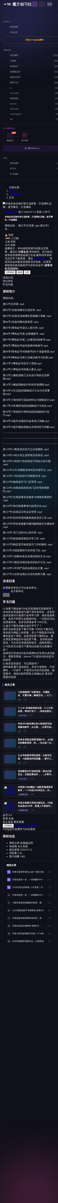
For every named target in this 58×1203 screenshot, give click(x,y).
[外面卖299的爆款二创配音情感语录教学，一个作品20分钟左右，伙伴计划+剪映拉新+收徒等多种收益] (10, 790)
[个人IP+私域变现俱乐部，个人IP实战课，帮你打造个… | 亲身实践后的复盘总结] (10, 711)
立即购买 (10, 272)
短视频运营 (15, 194)
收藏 (20, 272)
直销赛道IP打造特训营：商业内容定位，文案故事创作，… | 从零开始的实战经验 (35, 774)
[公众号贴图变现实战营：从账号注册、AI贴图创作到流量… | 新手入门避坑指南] (10, 759)
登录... (6, 591)
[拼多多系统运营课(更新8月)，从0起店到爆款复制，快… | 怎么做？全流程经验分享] (10, 743)
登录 (49, 4)
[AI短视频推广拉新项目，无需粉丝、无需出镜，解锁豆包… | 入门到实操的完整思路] (10, 695)
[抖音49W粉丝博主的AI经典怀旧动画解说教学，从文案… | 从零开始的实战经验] (10, 727)
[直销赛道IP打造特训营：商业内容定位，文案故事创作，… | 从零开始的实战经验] (10, 774)
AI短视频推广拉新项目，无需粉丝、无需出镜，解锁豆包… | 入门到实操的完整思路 (35, 695)
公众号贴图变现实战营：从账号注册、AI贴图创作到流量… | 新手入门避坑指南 (36, 758)
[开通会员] (35, 4)
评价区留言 (40, 258)
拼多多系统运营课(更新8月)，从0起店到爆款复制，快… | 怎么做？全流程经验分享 (35, 742)
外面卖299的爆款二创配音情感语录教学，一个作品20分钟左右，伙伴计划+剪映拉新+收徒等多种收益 (35, 790)
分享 (27, 272)
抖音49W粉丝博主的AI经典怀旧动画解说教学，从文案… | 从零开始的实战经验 (35, 727)
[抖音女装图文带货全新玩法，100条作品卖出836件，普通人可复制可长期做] (10, 806)
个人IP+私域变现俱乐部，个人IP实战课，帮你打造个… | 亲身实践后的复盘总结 (35, 711)
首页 (11, 190)
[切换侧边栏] (5, 4)
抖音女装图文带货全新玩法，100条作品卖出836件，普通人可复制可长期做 (35, 806)
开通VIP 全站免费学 (25, 825)
